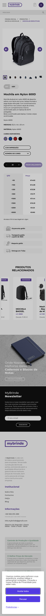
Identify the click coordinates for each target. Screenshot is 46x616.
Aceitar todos (23, 591)
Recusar (23, 599)
